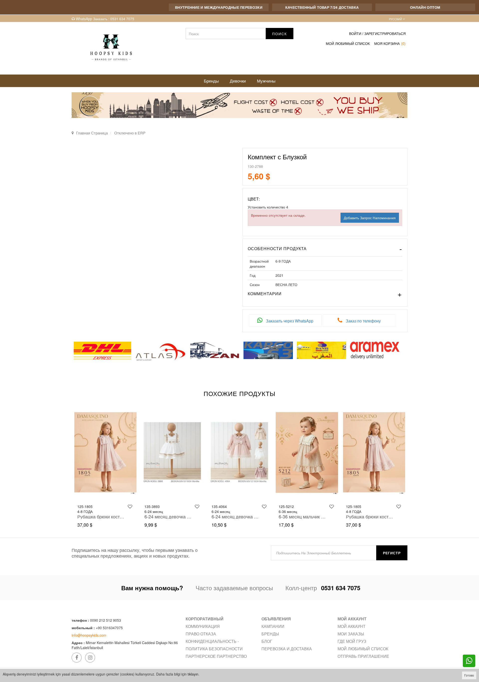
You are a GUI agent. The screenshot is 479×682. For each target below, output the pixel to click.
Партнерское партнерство (216, 656)
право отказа (201, 634)
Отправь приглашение (363, 656)
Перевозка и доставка (286, 649)
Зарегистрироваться (385, 33)
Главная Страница (92, 132)
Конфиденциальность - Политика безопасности (214, 645)
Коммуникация (203, 626)
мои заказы (351, 634)
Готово (469, 675)
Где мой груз (352, 641)
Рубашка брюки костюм (302, 516)
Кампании (272, 626)
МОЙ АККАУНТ (351, 626)
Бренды (270, 634)
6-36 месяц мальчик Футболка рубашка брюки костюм (235, 516)
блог (266, 641)
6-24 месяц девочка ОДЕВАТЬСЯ (101, 516)
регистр (392, 552)
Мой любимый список (363, 649)
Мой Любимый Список (348, 43)
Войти (355, 33)
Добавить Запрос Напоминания (370, 217)
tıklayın (193, 674)
